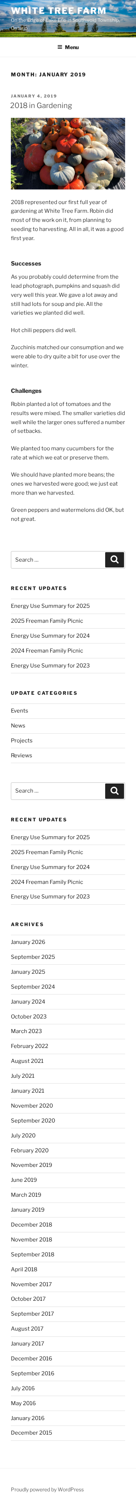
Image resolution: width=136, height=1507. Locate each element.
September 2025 (33, 957)
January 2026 (28, 942)
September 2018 (32, 1254)
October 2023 (29, 1016)
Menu (72, 47)
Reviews (21, 755)
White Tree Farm (59, 10)
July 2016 (23, 1388)
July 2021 (22, 1076)
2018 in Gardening (41, 105)
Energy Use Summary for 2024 (50, 636)
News (18, 725)
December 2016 (31, 1358)
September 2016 (32, 1373)
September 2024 (33, 987)
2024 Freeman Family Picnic (47, 650)
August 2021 (27, 1061)
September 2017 (32, 1314)
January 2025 (28, 972)
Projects (22, 740)
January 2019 (28, 1210)
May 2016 (23, 1403)
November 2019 (31, 1165)
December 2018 (31, 1224)
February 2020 (30, 1150)
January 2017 (27, 1343)
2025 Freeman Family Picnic (47, 621)
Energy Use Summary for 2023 (50, 665)
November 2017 (31, 1284)
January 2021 (27, 1091)
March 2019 (26, 1195)
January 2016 (28, 1418)
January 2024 (28, 1001)
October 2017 (28, 1299)
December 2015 (31, 1433)
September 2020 (33, 1120)
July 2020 (23, 1135)
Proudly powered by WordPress (47, 1489)
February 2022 (29, 1046)
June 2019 (24, 1180)
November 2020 (32, 1106)
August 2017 (27, 1328)
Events (19, 710)
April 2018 (24, 1269)
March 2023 (26, 1031)
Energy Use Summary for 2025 (50, 606)
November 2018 (31, 1239)
